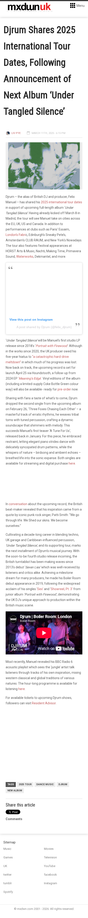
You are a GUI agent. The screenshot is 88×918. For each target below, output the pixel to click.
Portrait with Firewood (51, 346)
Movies (48, 848)
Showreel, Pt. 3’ (62, 589)
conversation (18, 504)
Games (8, 857)
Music (7, 848)
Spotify (8, 892)
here (21, 689)
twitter (7, 874)
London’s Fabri (16, 235)
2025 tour (25, 784)
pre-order (64, 389)
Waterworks (24, 256)
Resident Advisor (44, 703)
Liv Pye (16, 133)
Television (50, 857)
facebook (50, 874)
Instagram (50, 883)
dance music (45, 784)
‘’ (29, 378)
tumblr (7, 883)
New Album (14, 790)
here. (72, 463)
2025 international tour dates (61, 202)
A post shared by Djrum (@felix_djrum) (44, 327)
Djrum (62, 784)
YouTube (49, 866)
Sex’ (40, 589)
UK (5, 866)
